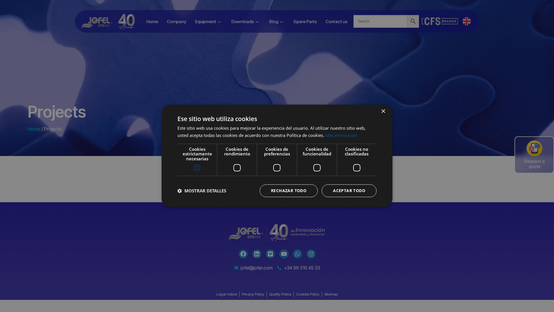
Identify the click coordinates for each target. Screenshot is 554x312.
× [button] (383, 111)
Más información (341, 135)
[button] (201, 191)
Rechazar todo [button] (288, 191)
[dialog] (277, 156)
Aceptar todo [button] (349, 191)
